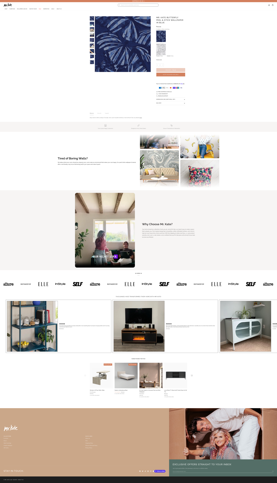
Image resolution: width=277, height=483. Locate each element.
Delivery (159, 103)
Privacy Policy (88, 447)
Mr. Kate (7, 479)
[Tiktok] (145, 471)
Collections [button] (7, 436)
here (141, 117)
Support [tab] (107, 113)
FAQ (86, 440)
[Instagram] (150, 471)
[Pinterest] (148, 471)
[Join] (272, 471)
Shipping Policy (89, 443)
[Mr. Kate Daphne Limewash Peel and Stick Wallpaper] (150, 375)
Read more (159, 59)
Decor (5, 440)
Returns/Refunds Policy (91, 445)
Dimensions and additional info (165, 99)
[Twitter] (142, 471)
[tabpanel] (138, 117)
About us (87, 438)
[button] (6, 9)
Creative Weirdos (8, 445)
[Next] (192, 375)
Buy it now (170, 80)
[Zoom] (123, 44)
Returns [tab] (92, 113)
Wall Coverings (7, 443)
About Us (20, 479)
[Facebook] (140, 471)
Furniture (6, 438)
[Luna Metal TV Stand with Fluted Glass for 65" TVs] (175, 375)
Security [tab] (99, 113)
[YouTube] (153, 471)
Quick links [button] (88, 436)
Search (15, 479)
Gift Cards (6, 447)
